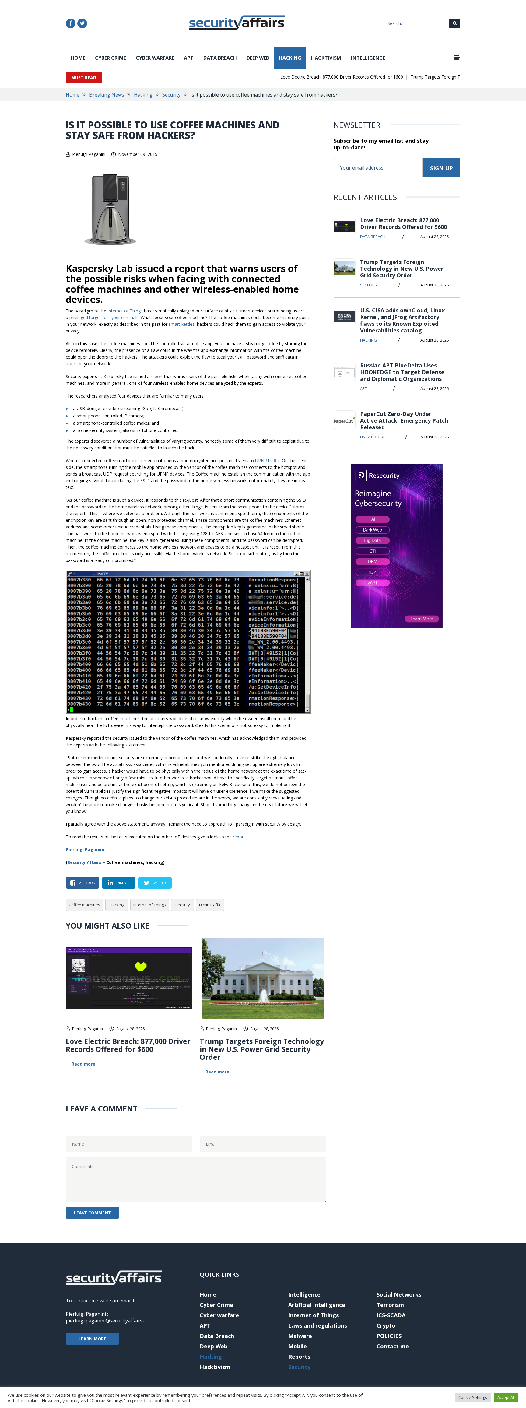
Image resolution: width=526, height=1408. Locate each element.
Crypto (386, 1325)
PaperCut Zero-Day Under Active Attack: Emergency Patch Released (404, 420)
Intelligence (368, 57)
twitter (159, 882)
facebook (86, 882)
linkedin (122, 882)
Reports (299, 1356)
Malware (300, 1336)
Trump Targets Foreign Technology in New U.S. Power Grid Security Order (262, 1049)
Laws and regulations (317, 1325)
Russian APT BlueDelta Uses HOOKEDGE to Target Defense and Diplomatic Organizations (402, 372)
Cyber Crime (110, 57)
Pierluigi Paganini (88, 154)
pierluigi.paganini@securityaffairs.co (107, 1320)
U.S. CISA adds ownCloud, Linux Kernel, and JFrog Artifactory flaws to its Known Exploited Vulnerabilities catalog (402, 320)
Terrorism (390, 1304)
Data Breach (220, 57)
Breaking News (106, 94)
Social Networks (399, 1294)
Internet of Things (125, 311)
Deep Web (258, 57)
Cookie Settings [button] (472, 1397)
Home (78, 57)
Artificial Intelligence (316, 1304)
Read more (83, 1064)
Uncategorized (375, 437)
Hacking (290, 57)
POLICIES (389, 1336)
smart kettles (182, 324)
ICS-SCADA (391, 1315)
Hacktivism (326, 57)
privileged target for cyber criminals (104, 317)
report (157, 376)
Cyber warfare (155, 57)
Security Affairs (84, 862)
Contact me (393, 1346)
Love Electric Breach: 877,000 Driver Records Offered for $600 (326, 77)
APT (189, 57)
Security (171, 94)
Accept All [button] (506, 1397)
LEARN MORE (92, 1339)
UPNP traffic (267, 460)
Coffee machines (84, 905)
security (182, 905)
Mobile (297, 1346)
